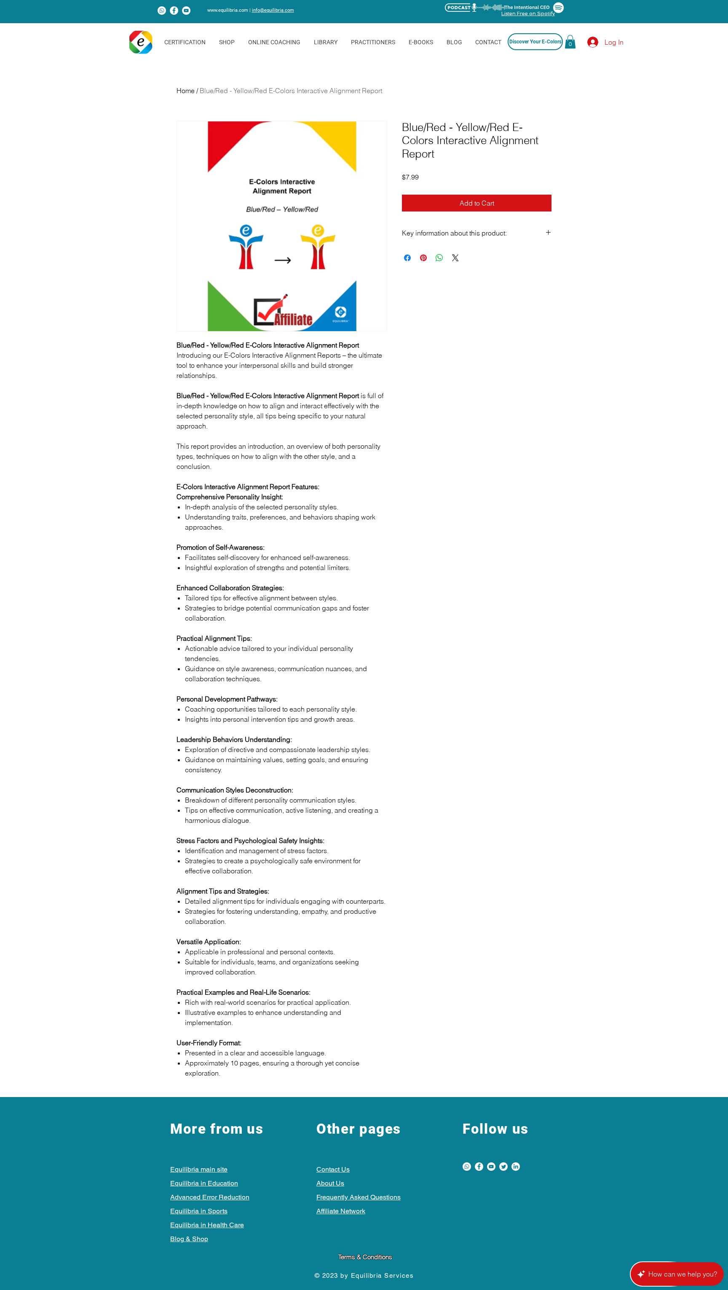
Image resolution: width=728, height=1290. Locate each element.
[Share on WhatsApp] (439, 258)
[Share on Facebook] (407, 258)
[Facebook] (174, 10)
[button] (570, 41)
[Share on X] (455, 258)
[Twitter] (503, 1166)
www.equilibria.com (227, 10)
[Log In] (585, 42)
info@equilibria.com (273, 10)
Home (186, 90)
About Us (330, 1183)
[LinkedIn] (515, 1166)
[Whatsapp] (162, 10)
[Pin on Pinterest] (423, 258)
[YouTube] (186, 10)
